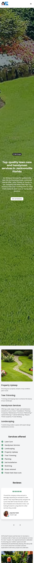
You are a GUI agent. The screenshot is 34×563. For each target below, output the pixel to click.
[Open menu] (31, 4)
